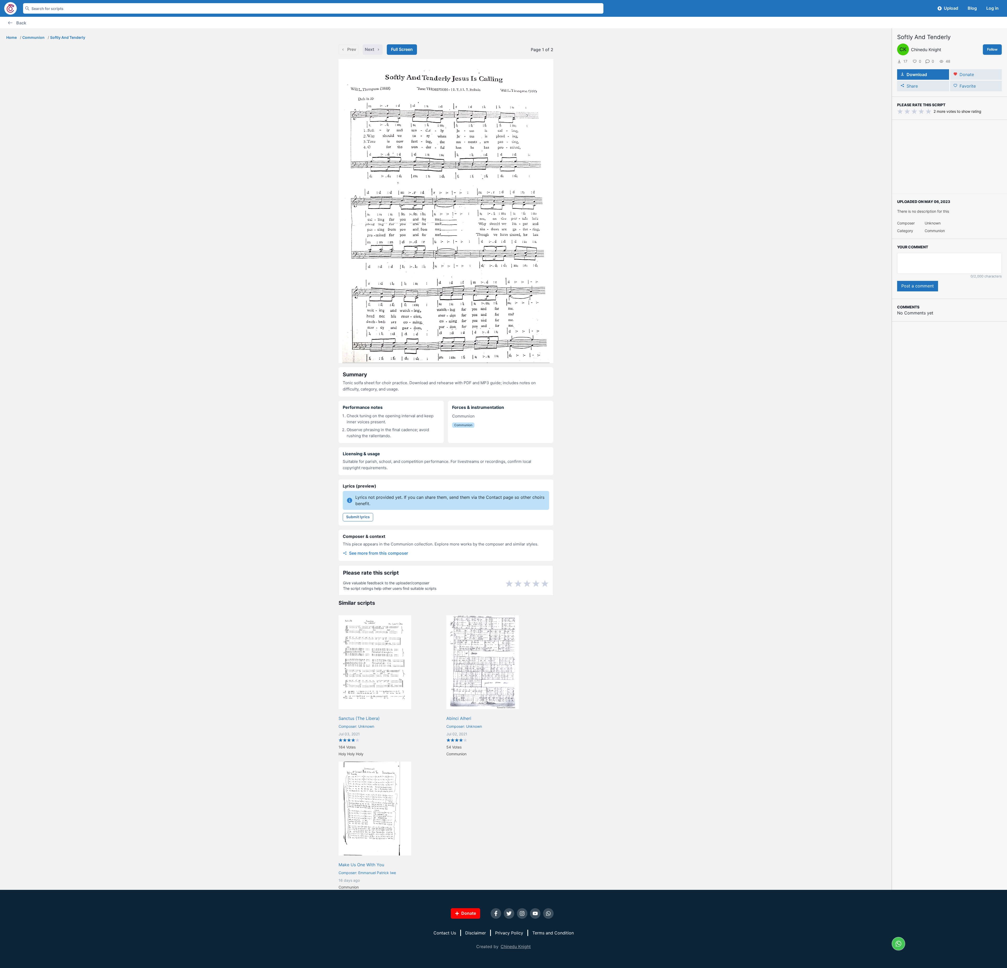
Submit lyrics (358, 517)
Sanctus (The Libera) (359, 718)
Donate (967, 74)
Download (917, 74)
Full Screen (402, 49)
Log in (992, 8)
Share (912, 86)
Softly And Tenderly (67, 37)
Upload (951, 8)
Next (369, 49)
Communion (33, 37)
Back (21, 22)
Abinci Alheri (458, 718)
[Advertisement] (949, 156)
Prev (351, 49)
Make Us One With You (361, 864)
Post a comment (917, 285)
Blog (972, 8)
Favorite (968, 86)
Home (11, 37)
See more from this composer (378, 553)
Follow (992, 49)
